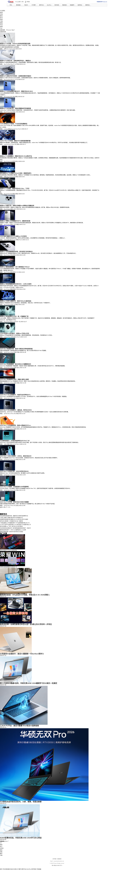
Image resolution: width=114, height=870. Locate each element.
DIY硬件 (19, 869)
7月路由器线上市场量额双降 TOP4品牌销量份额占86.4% (15, 522)
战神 (5, 48)
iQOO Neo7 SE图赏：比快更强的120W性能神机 (14, 486)
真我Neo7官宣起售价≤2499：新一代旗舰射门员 (14, 316)
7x (15, 64)
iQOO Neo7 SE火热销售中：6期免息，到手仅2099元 (16, 410)
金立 (1, 846)
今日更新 (2, 10)
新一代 (18, 321)
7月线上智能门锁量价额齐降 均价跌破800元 (11, 517)
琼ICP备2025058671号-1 (57, 865)
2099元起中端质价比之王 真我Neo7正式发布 (13, 236)
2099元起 (6, 239)
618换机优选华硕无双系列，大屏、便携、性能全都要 (21, 802)
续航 (16, 304)
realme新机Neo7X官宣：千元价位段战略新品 (13, 123)
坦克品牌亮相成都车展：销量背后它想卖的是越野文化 (14, 515)
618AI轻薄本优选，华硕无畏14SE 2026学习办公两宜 (21, 838)
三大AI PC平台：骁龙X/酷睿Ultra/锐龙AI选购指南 (19, 726)
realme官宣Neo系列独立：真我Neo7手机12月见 (14, 333)
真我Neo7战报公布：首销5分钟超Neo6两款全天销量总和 (17, 205)
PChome (8, 30)
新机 (9, 129)
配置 (13, 161)
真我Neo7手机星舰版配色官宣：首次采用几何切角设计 (16, 251)
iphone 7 (6, 841)
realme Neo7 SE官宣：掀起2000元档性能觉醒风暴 (15, 140)
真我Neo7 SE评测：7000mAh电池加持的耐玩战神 (15, 43)
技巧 (1, 17)
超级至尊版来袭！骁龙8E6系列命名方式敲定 (11, 531)
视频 (1, 26)
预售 (11, 224)
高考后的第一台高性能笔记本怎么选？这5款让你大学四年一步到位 (26, 624)
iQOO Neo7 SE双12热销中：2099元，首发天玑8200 (15, 456)
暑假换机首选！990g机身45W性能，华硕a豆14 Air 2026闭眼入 (25, 595)
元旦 (5, 444)
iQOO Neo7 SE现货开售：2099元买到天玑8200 (14, 471)
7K (14, 304)
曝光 (16, 161)
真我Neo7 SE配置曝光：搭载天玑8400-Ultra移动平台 (16, 156)
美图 (1, 23)
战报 (11, 209)
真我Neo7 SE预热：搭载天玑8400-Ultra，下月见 (14, 188)
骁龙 (18, 429)
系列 (12, 337)
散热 (14, 272)
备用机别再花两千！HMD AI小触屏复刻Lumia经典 (13, 529)
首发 (17, 459)
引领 (11, 304)
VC (17, 272)
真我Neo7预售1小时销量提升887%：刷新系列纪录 (15, 221)
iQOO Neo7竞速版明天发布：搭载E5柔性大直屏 (14, 379)
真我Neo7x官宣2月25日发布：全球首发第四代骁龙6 (15, 76)
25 (17, 79)
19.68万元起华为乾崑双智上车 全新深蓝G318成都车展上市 (15, 524)
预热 (13, 193)
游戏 (15, 869)
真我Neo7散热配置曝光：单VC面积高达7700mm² (15, 267)
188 (13, 96)
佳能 (1, 851)
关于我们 (55, 859)
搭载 (16, 96)
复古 (18, 367)
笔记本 (12, 869)
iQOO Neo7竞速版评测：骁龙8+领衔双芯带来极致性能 (16, 348)
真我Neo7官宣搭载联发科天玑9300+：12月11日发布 (15, 284)
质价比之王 (12, 239)
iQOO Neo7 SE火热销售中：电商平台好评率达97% (15, 394)
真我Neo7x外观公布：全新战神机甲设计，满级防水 (15, 60)
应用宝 (2, 848)
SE (14, 48)
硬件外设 (23, 869)
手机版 (28, 1)
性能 (18, 352)
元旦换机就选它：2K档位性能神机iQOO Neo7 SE (15, 440)
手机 (11, 255)
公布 (16, 112)
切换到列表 (3, 31)
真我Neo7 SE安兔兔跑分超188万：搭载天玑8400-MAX (16, 91)
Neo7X (13, 129)
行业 (1, 28)
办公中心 (28, 869)
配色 (14, 255)
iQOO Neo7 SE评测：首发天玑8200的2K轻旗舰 (14, 502)
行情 (1, 21)
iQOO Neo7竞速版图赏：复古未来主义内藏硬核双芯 (15, 364)
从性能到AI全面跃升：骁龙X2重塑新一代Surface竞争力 (22, 654)
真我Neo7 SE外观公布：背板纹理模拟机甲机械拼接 (15, 108)
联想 (1, 844)
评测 (1, 14)
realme (6, 129)
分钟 (17, 209)
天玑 (17, 289)
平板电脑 (38, 869)
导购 (1, 19)
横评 (1, 16)
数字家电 (33, 869)
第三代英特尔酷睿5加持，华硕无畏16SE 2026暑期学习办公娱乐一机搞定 (28, 683)
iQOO (5, 352)
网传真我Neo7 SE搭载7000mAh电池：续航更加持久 (16, 173)
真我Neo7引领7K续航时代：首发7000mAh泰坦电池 (15, 301)
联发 (14, 289)
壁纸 (1, 850)
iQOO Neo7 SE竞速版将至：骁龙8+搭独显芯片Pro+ (15, 425)
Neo (11, 48)
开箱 (1, 855)
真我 (17, 239)
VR (1, 843)
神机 (11, 444)
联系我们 (59, 859)
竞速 (15, 352)
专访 (1, 24)
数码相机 (7, 869)
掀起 (18, 144)
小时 (14, 224)
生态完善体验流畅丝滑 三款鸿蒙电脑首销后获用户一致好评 (15, 528)
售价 (11, 321)
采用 (17, 255)
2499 (14, 321)
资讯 (23, 1)
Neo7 (8, 48)
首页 (1, 869)
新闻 (1, 12)
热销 (17, 398)
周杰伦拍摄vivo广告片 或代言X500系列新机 (11, 526)
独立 (15, 337)
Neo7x (5, 64)
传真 (5, 176)
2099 (17, 474)
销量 (17, 224)
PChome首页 (18, 1)
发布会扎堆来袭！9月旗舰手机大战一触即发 (11, 521)
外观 (17, 64)
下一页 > (8, 507)
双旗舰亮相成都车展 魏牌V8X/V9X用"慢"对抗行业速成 (14, 519)
